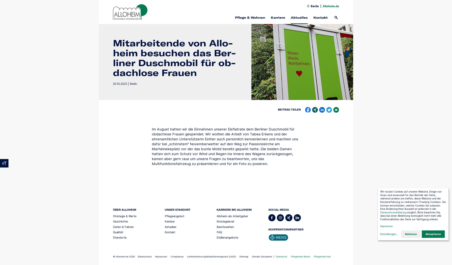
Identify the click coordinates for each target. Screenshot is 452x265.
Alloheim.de (331, 6)
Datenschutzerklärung (393, 212)
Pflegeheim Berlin (300, 256)
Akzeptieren (433, 234)
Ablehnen (411, 234)
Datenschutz (145, 256)
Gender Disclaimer (262, 256)
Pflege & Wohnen (250, 18)
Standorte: (281, 256)
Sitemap (243, 256)
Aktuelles (299, 18)
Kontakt (320, 18)
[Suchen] (336, 17)
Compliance (177, 256)
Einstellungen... (389, 234)
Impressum (161, 256)
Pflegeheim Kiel (322, 256)
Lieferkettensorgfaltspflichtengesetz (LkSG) (211, 256)
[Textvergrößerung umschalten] (4, 163)
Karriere (278, 18)
